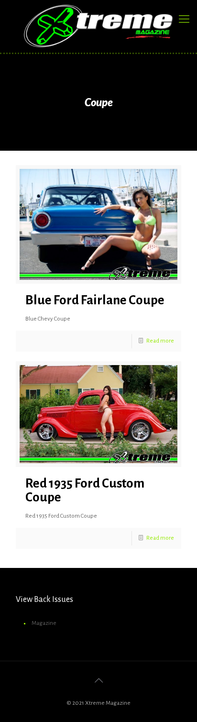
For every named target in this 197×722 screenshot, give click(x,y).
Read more (160, 341)
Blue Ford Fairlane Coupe (94, 300)
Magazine (44, 623)
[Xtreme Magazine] (98, 26)
